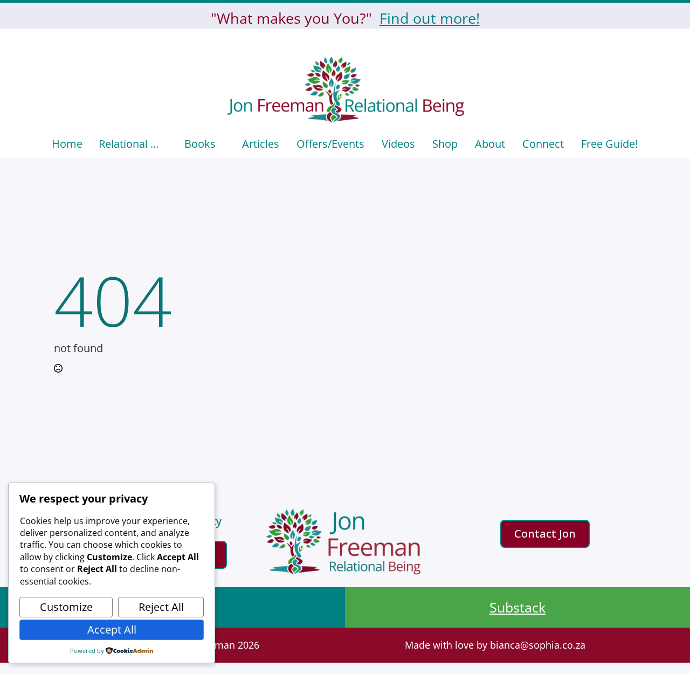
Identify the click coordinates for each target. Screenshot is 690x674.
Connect (543, 143)
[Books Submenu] (224, 143)
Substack (517, 607)
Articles (260, 143)
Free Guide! (609, 143)
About (490, 143)
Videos (398, 143)
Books (200, 143)
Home (67, 143)
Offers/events (330, 143)
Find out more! (430, 18)
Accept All (111, 629)
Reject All (161, 607)
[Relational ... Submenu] (167, 143)
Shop (445, 143)
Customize (66, 607)
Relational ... (128, 143)
